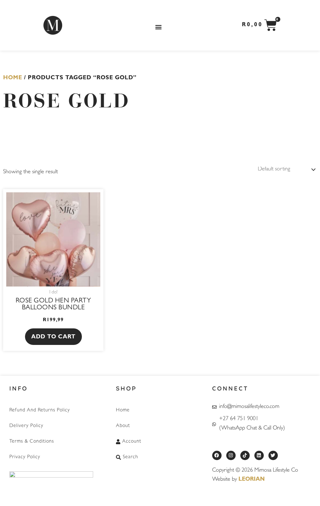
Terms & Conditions (31, 441)
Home (12, 78)
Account (131, 441)
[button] (158, 27)
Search (130, 457)
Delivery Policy (26, 426)
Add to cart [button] (53, 337)
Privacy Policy (24, 457)
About (123, 426)
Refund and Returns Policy (39, 410)
